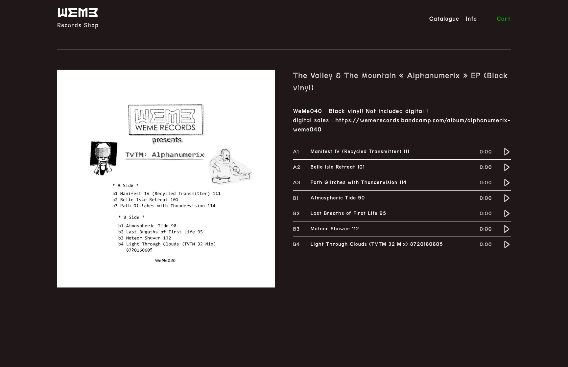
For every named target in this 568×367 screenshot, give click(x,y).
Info (471, 19)
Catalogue (444, 19)
